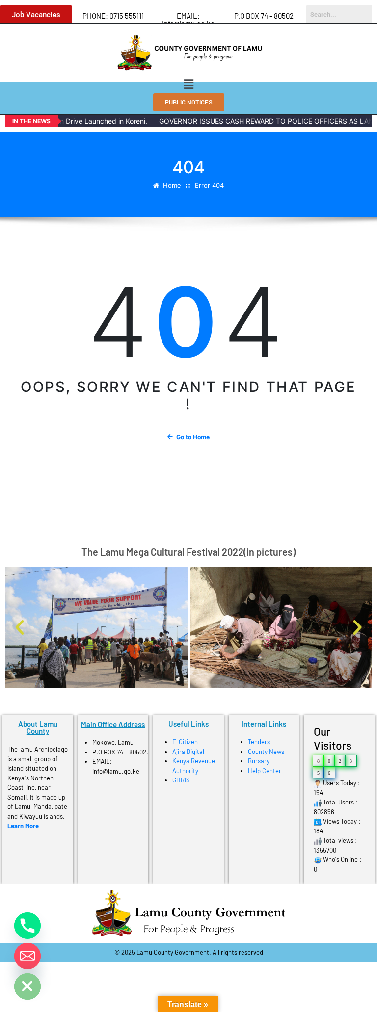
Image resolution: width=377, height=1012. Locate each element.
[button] (188, 84)
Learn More (23, 826)
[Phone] (27, 925)
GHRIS (181, 780)
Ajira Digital (188, 751)
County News (266, 751)
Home (172, 185)
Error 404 (209, 185)
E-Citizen (185, 742)
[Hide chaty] (27, 986)
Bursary (258, 761)
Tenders (259, 742)
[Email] (27, 956)
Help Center (264, 771)
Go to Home (193, 437)
